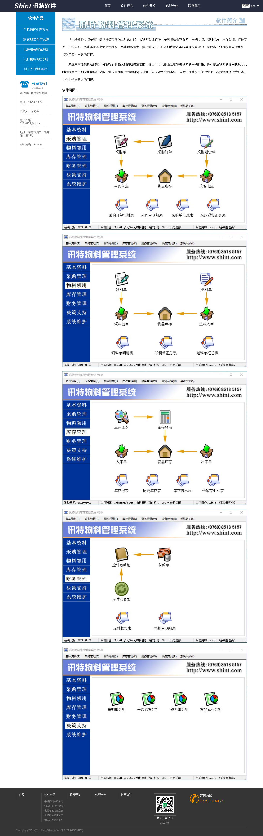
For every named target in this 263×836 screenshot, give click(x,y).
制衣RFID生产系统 (36, 39)
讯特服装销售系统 (36, 49)
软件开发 (149, 5)
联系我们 (194, 5)
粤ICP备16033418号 (73, 830)
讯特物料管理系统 (36, 59)
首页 (107, 5)
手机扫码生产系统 (36, 29)
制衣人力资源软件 (36, 69)
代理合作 (172, 5)
